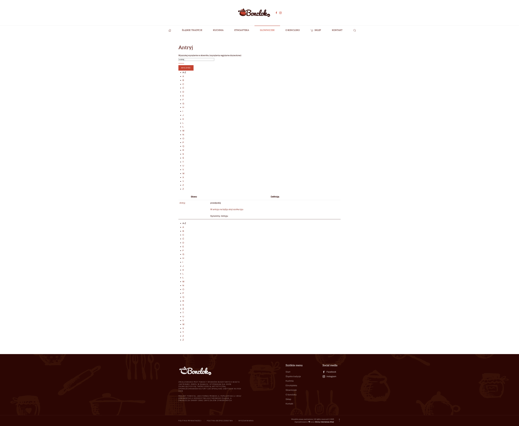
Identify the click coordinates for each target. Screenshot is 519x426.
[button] (354, 30)
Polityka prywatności (189, 421)
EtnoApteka (241, 30)
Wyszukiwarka (246, 421)
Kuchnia (290, 381)
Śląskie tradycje (293, 376)
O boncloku (291, 394)
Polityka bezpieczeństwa (220, 421)
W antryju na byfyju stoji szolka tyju (226, 209)
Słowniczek (267, 30)
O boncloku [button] (292, 30)
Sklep (318, 30)
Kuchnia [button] (218, 30)
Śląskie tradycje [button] (192, 30)
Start (288, 372)
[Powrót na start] (254, 12)
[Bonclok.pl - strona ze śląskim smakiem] (170, 30)
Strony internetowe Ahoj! (324, 422)
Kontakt (337, 30)
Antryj (182, 203)
